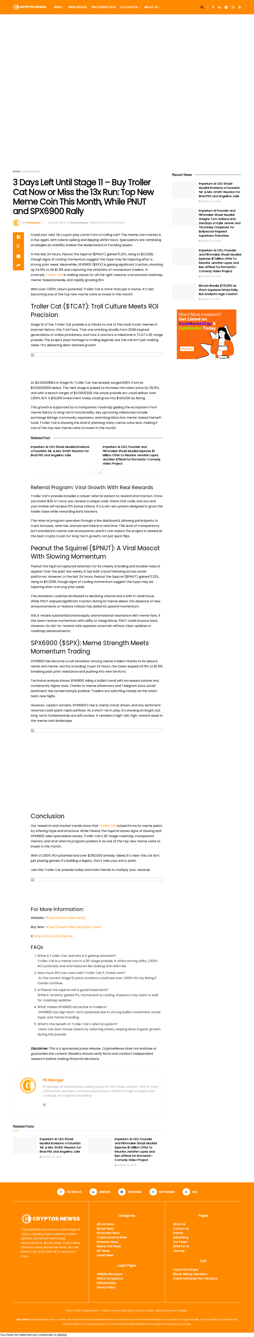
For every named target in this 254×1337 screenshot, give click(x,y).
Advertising (180, 1237)
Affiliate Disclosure (109, 1274)
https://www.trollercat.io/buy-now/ (73, 927)
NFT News (103, 1251)
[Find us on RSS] (240, 7)
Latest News (105, 1255)
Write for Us (181, 1246)
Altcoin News (105, 1224)
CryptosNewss (90, 1310)
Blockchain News (108, 1233)
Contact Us (181, 1229)
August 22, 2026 (52, 1156)
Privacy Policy (106, 1287)
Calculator (129, 7)
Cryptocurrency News (112, 1237)
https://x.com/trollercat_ (54, 936)
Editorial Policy (106, 1283)
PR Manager (33, 223)
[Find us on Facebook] (213, 7)
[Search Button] (202, 7)
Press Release (77, 7)
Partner (178, 1233)
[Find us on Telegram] (226, 7)
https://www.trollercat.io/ (65, 918)
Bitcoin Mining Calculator (190, 1274)
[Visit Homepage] (30, 7)
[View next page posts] (100, 472)
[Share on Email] (18, 256)
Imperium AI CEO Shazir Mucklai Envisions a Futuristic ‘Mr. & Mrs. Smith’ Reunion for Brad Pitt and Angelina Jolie (60, 451)
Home (16, 171)
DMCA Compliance (110, 1278)
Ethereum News (107, 1242)
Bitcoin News (105, 1229)
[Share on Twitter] (18, 246)
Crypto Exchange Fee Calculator (195, 1278)
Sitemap (179, 1251)
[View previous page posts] (93, 472)
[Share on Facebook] (18, 237)
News (58, 7)
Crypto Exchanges (185, 1269)
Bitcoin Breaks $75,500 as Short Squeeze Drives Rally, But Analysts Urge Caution (218, 289)
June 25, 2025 (56, 223)
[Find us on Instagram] (233, 7)
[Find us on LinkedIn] (219, 7)
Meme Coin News (109, 1246)
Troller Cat (54, 275)
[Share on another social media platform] (18, 265)
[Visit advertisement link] (127, 95)
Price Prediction (103, 7)
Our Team (180, 1242)
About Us (151, 7)
